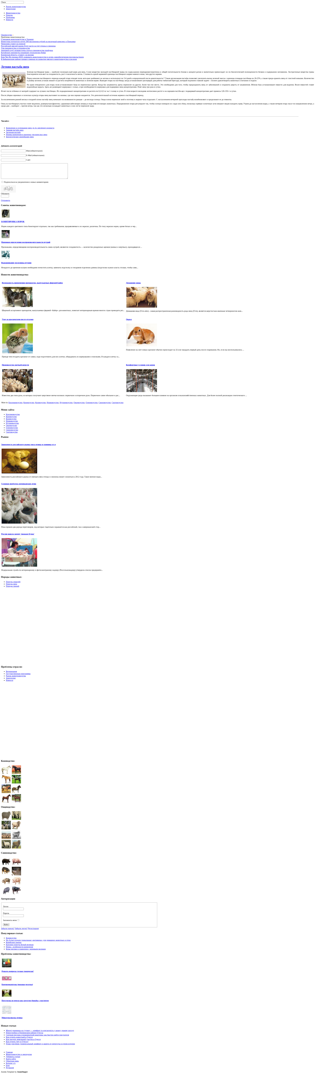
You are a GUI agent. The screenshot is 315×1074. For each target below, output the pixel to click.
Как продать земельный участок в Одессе (23, 1039)
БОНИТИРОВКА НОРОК (12, 222)
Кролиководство (15, 403)
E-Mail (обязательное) (35, 155)
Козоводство (40, 403)
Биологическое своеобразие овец (20, 137)
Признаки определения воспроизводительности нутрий (25, 242)
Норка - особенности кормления (19, 947)
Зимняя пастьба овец (15, 130)
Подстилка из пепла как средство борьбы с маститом (25, 1001)
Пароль (6, 913)
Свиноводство (105, 403)
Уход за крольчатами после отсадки (17, 319)
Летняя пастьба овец (15, 66)
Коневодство (28, 403)
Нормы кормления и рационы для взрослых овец (26, 135)
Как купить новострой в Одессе (19, 1037)
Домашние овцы (133, 283)
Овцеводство (6, 35)
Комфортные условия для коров (140, 365)
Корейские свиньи (13, 942)
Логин (5, 906)
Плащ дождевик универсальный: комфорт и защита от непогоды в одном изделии (40, 1044)
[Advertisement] (157, 28)
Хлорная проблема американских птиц (18, 484)
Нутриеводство (66, 403)
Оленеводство (92, 403)
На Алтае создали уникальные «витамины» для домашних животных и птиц (38, 940)
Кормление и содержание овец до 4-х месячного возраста (30, 128)
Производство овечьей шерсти (15, 365)
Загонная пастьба (13, 132)
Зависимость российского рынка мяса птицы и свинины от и (28, 444)
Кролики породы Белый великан (20, 945)
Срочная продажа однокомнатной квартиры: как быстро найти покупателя (37, 1035)
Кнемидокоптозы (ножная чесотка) (17, 984)
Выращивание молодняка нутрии (16, 263)
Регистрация (33, 928)
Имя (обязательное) (34, 151)
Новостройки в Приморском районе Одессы (24, 1033)
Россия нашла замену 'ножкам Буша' (17, 534)
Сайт (28, 160)
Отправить (5, 200)
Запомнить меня (10, 920)
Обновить (5, 194)
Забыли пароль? (7, 928)
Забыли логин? (21, 928)
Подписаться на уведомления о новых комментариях (26, 182)
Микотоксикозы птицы (12, 1018)
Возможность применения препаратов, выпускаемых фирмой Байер (32, 283)
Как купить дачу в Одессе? (17, 1042)
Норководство (53, 403)
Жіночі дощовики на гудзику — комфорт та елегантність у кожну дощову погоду (40, 1030)
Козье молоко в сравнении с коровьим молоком (26, 949)
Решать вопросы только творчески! (18, 971)
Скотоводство (117, 403)
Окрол (129, 319)
